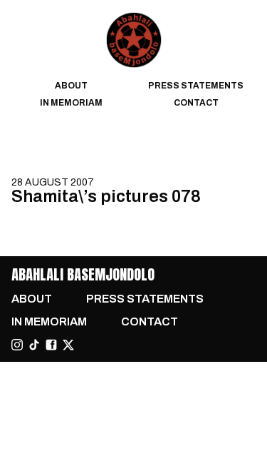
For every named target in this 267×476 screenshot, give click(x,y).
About (71, 85)
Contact (196, 102)
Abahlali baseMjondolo (83, 274)
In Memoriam (71, 102)
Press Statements (196, 85)
